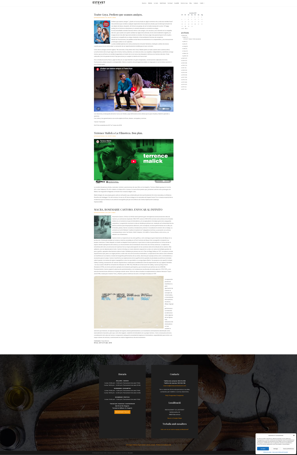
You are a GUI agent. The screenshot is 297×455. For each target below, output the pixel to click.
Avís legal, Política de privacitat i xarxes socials (140, 445)
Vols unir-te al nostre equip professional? (175, 429)
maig (185, 46)
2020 (184, 70)
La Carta (156, 3)
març (185, 51)
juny (185, 44)
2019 (184, 72)
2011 (184, 89)
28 (185, 26)
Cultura (114, 17)
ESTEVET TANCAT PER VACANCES (192, 39)
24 (195, 24)
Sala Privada (163, 3)
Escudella (176, 3)
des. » (186, 28)
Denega (275, 448)
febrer (185, 53)
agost (185, 37)
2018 (184, 75)
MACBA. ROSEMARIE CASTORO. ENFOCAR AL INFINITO (128, 209)
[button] (294, 435)
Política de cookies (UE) (163, 445)
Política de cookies (267, 452)
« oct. (182, 28)
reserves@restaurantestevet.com (174, 385)
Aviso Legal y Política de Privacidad (280, 452)
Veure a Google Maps (174, 418)
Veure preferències (288, 448)
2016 (184, 79)
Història (150, 3)
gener (185, 56)
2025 (184, 58)
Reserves (144, 3)
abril (185, 48)
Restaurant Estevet (99, 17)
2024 (184, 60)
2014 (184, 84)
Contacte (196, 3)
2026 (184, 35)
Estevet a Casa (184, 3)
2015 (184, 82)
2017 (184, 77)
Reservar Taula (122, 412)
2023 (184, 63)
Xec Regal (170, 3)
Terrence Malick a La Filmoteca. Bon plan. (118, 133)
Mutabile (130, 453)
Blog (190, 3)
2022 (184, 65)
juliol (185, 41)
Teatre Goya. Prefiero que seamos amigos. (118, 14)
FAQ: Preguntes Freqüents (174, 395)
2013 (184, 87)
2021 (184, 67)
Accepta (263, 448)
